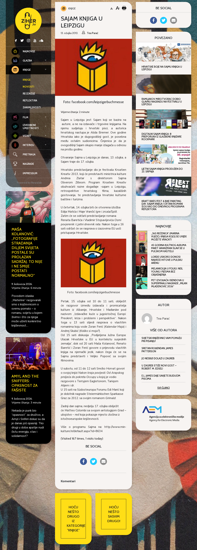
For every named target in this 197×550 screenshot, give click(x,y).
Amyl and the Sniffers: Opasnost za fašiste (25, 383)
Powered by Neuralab (29, 182)
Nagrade (28, 163)
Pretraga (29, 154)
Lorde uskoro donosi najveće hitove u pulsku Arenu (166, 259)
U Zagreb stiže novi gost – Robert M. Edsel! (159, 367)
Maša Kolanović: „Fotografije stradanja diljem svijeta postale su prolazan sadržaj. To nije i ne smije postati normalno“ (27, 252)
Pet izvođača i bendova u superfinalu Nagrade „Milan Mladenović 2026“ (169, 283)
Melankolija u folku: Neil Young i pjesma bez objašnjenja (167, 271)
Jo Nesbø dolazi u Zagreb (158, 358)
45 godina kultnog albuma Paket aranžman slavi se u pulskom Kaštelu (168, 248)
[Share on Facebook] (83, 464)
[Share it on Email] (103, 464)
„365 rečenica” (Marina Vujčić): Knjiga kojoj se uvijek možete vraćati (169, 236)
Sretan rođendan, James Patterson (157, 350)
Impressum (30, 173)
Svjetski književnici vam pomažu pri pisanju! (162, 339)
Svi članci (163, 387)
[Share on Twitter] (93, 464)
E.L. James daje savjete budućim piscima (161, 377)
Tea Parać (162, 319)
